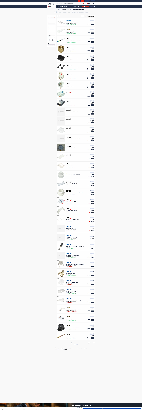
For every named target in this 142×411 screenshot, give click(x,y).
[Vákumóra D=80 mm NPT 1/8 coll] (61, 147)
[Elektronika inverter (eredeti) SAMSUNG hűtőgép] (61, 255)
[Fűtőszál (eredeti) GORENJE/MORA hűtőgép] (61, 112)
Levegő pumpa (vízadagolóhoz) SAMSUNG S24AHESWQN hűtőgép (75, 246)
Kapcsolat (69, 6)
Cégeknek (79, 6)
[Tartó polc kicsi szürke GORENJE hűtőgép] (61, 183)
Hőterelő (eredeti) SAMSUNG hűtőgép (71, 291)
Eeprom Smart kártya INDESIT (70, 318)
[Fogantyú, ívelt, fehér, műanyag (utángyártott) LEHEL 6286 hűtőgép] (61, 138)
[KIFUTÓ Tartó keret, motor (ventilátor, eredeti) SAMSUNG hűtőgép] (61, 264)
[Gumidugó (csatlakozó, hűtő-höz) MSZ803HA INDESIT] (61, 327)
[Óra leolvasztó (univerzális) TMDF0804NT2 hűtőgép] (61, 103)
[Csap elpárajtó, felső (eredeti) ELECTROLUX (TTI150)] (61, 174)
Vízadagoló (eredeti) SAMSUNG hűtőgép (71, 237)
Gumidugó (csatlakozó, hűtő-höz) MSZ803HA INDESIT (73, 327)
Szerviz (65, 6)
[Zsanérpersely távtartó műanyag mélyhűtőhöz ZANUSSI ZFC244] (61, 192)
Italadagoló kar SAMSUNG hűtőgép (70, 273)
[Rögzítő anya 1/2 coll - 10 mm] (61, 49)
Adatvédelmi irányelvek (79, 407)
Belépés (89, 3)
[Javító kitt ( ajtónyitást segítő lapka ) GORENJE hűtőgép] (61, 156)
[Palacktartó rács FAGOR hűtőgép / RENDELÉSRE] (61, 219)
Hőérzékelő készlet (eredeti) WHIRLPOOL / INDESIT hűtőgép (74, 309)
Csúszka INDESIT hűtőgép (69, 165)
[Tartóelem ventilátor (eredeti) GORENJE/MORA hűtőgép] (61, 130)
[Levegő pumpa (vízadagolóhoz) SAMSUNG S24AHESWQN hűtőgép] (61, 246)
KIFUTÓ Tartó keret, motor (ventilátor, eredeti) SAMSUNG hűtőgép (75, 264)
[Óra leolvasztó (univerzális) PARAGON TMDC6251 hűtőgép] (61, 76)
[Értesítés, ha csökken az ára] (93, 20)
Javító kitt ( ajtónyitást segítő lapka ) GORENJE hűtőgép (73, 156)
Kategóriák (50, 6)
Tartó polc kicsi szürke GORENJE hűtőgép (71, 183)
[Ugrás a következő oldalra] (94, 343)
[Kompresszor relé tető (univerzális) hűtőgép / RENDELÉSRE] (61, 58)
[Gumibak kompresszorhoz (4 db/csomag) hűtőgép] (61, 67)
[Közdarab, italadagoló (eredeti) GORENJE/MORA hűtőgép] (61, 121)
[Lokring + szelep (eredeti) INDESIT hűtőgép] (61, 336)
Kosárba (92, 122)
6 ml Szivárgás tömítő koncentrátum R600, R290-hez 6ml (73, 40)
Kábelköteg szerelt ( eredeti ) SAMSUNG (71, 228)
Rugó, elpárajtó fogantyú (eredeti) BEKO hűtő (72, 22)
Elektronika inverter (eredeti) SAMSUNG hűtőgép (72, 255)
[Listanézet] (57, 16)
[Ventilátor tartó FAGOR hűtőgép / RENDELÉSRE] (61, 210)
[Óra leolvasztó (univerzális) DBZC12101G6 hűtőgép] (61, 85)
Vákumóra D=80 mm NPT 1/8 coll (70, 147)
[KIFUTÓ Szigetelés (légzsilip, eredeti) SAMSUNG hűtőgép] (61, 300)
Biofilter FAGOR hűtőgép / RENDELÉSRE (71, 201)
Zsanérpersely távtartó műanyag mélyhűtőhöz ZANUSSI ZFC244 (74, 192)
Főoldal (58, 6)
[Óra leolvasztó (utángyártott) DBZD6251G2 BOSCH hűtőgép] (61, 94)
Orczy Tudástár (75, 6)
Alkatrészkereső (86, 6)
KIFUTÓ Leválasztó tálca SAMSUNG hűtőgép (72, 282)
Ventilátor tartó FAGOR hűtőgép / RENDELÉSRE (72, 210)
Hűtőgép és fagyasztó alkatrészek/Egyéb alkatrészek (77, 9)
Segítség (92, 6)
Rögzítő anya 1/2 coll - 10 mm (70, 49)
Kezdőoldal (59, 9)
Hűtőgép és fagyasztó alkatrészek (65, 9)
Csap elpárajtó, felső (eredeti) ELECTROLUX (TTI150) (73, 174)
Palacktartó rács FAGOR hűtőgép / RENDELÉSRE (72, 219)
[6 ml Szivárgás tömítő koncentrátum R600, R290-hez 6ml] (61, 40)
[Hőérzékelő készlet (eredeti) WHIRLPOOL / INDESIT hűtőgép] (61, 309)
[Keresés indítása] (83, 3)
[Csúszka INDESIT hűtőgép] (61, 165)
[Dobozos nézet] (59, 16)
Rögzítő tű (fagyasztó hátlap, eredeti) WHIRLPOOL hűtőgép (74, 31)
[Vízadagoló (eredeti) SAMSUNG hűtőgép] (61, 237)
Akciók (61, 6)
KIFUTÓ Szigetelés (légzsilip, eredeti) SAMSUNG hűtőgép (73, 300)
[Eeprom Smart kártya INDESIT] (61, 318)
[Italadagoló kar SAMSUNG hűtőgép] (61, 273)
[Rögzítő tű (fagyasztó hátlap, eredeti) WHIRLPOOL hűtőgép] (61, 31)
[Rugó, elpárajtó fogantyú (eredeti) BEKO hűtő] (61, 22)
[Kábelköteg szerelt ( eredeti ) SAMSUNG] (61, 228)
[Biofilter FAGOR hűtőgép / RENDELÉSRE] (61, 201)
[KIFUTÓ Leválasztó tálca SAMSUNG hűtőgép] (61, 282)
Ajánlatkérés (92, 238)
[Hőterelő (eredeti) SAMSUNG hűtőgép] (61, 291)
